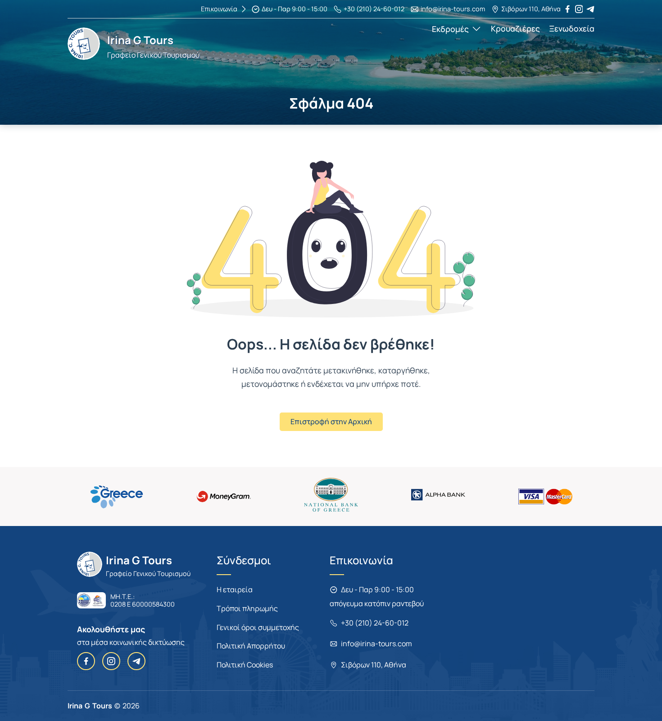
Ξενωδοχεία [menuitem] (571, 28)
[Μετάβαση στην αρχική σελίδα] (84, 57)
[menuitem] (289, 9)
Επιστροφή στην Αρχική (331, 421)
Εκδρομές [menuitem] (450, 28)
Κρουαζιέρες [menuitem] (515, 28)
